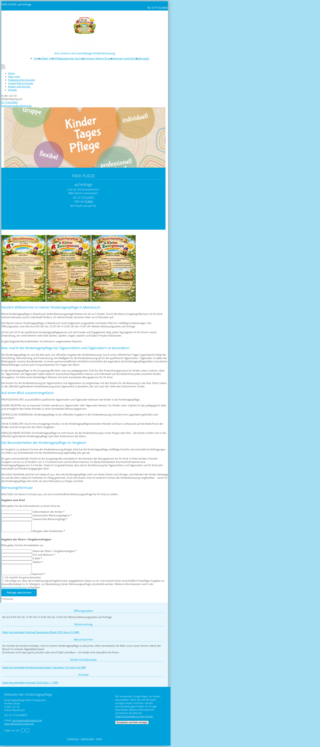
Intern (99, 738)
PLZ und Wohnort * (44, 554)
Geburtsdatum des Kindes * (48, 511)
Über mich (48, 58)
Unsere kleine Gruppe (100, 58)
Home (38, 58)
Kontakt (144, 58)
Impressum (73, 738)
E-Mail (89, 201)
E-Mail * (37, 558)
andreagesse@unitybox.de (16, 105)
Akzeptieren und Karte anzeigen (131, 722)
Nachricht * (38, 574)
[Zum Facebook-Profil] (23, 730)
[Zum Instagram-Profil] (27, 730)
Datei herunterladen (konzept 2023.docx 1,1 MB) (30, 682)
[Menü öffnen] (2, 64)
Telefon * (38, 562)
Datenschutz (87, 738)
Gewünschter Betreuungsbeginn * (52, 515)
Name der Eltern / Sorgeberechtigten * (55, 551)
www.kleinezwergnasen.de (19, 723)
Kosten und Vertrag (126, 58)
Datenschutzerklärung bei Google (134, 716)
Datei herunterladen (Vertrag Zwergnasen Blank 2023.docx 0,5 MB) (40, 632)
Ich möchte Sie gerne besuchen (23, 577)
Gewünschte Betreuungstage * (50, 519)
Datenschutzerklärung (13, 587)
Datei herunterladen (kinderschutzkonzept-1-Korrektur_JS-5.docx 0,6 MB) (44, 667)
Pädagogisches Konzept (70, 58)
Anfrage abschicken (19, 592)
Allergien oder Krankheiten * (48, 531)
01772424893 (9, 102)
